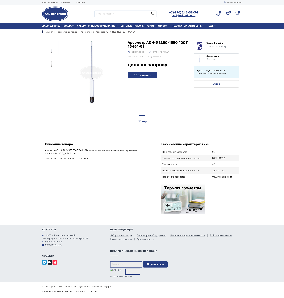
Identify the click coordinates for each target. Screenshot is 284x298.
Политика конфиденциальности (57, 291)
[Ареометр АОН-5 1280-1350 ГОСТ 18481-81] (91, 72)
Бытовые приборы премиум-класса (144, 26)
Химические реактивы (121, 239)
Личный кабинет (234, 2)
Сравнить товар (160, 52)
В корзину (144, 75)
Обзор (216, 84)
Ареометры (86, 32)
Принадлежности (145, 239)
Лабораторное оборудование (96, 26)
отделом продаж (218, 74)
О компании (79, 2)
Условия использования (87, 291)
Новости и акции (50, 2)
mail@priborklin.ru (183, 15)
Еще (211, 26)
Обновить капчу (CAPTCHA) (121, 276)
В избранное (138, 52)
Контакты (65, 2)
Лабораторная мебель (187, 26)
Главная (49, 32)
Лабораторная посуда (57, 26)
